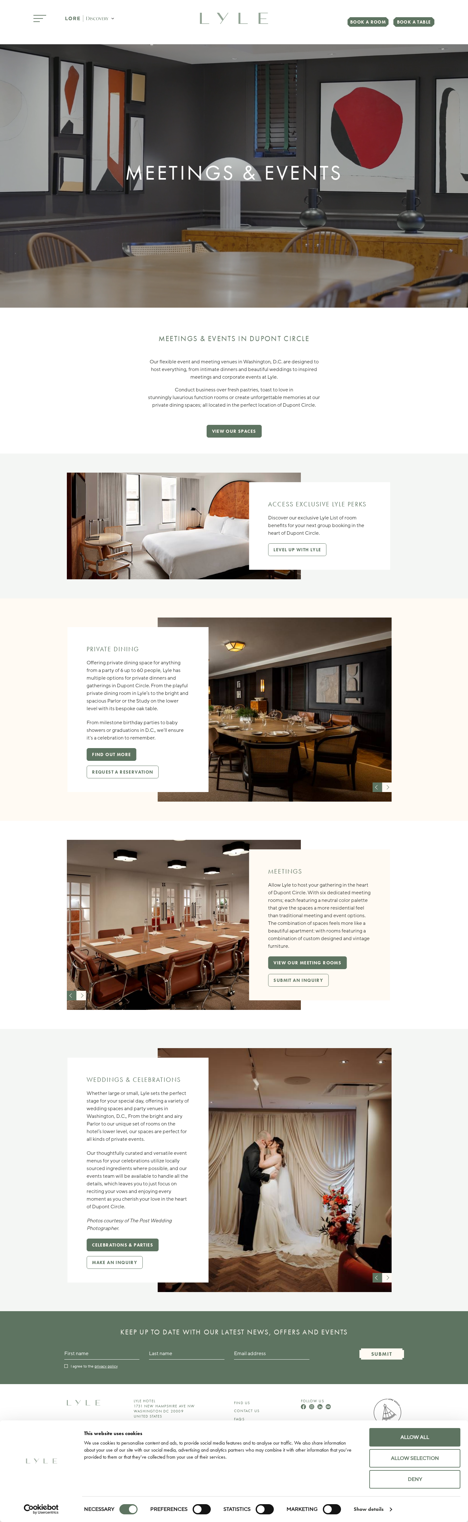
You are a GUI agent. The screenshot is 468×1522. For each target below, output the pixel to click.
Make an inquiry (114, 1262)
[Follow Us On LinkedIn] (320, 1407)
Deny (415, 1479)
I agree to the (94, 1366)
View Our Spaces (234, 431)
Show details (369, 1509)
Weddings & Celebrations (134, 1079)
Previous (377, 787)
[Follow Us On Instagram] (312, 1407)
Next (387, 787)
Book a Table (414, 22)
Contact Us (246, 1410)
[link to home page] (234, 17)
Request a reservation (122, 772)
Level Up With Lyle (297, 550)
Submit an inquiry (298, 980)
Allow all (415, 1437)
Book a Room (368, 22)
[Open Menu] (39, 19)
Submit (381, 1354)
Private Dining (113, 649)
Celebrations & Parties (122, 1245)
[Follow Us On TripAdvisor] (328, 1407)
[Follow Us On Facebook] (304, 1407)
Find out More (111, 754)
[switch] (202, 1509)
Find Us (242, 1402)
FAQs (239, 1419)
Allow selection (415, 1458)
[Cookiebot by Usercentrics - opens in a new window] (41, 1509)
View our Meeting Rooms (307, 963)
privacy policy (106, 1366)
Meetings (285, 871)
